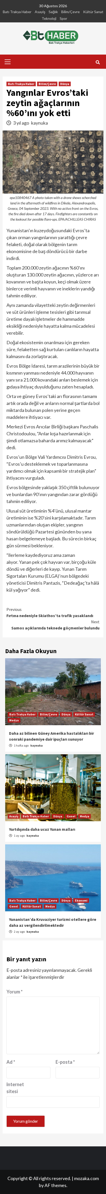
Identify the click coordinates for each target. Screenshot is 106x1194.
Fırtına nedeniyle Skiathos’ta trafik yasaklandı (49, 612)
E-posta (65, 1062)
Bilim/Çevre (70, 12)
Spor (63, 18)
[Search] (97, 62)
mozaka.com (86, 1178)
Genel (71, 816)
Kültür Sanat (93, 12)
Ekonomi (81, 900)
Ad (10, 1062)
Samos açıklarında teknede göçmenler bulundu (55, 624)
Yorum (14, 991)
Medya (14, 720)
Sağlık (53, 12)
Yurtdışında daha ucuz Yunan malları (42, 829)
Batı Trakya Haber (17, 12)
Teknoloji (49, 18)
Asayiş (40, 12)
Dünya (64, 84)
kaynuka (39, 123)
